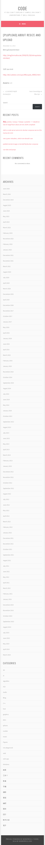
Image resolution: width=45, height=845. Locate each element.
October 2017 (7, 316)
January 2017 (7, 322)
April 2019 (6, 300)
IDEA (4, 720)
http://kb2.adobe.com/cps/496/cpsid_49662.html (21, 75)
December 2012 (8, 472)
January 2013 (7, 466)
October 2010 (7, 616)
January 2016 (7, 338)
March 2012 (7, 522)
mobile (5, 731)
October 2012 (7, 483)
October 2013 (7, 416)
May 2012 (6, 510)
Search (5, 103)
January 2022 (7, 250)
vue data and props (9, 150)
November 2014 (8, 372)
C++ (4, 703)
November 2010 (8, 610)
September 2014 (8, 383)
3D (4, 670)
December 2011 (8, 538)
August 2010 (7, 627)
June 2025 (6, 189)
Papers (5, 742)
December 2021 (8, 255)
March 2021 (7, 266)
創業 (4, 770)
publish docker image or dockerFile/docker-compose (20, 144)
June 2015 (6, 344)
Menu (24, 24)
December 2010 (8, 605)
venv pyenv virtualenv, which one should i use (18, 138)
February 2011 (7, 594)
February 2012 (7, 527)
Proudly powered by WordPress (19, 839)
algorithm (6, 681)
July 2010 (6, 633)
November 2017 (8, 311)
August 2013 (7, 427)
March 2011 (7, 588)
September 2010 (8, 621)
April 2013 (6, 449)
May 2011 (6, 577)
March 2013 (7, 455)
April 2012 (6, 516)
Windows (6, 764)
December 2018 (8, 305)
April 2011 (6, 583)
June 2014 (6, 399)
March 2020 (7, 289)
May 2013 (6, 444)
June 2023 (6, 211)
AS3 (4, 687)
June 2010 (6, 638)
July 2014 (6, 394)
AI (3, 676)
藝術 (4, 809)
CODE (22, 8)
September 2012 (8, 488)
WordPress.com (25, 841)
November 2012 (8, 477)
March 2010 (7, 655)
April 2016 (6, 333)
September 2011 (8, 555)
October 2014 (7, 377)
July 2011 (6, 566)
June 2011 (6, 572)
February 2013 (7, 461)
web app (6, 759)
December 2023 (8, 200)
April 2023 (6, 222)
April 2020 (6, 283)
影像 (4, 781)
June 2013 (6, 438)
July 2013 (6, 433)
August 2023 (7, 205)
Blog (4, 698)
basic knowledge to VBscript (36, 93)
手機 (4, 787)
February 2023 (7, 233)
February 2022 (7, 244)
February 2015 (7, 361)
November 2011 (8, 544)
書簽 (4, 798)
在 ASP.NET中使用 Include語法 (10, 93)
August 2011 (7, 560)
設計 (4, 814)
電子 (4, 825)
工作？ (5, 775)
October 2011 (7, 549)
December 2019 (8, 294)
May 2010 (6, 644)
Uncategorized (8, 748)
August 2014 (7, 388)
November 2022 (8, 239)
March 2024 (7, 194)
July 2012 (6, 499)
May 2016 (6, 327)
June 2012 (6, 505)
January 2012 (7, 533)
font (4, 709)
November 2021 (8, 261)
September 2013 (8, 422)
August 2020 (7, 272)
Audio (5, 692)
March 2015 (7, 355)
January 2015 (7, 366)
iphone (5, 725)
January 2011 (7, 599)
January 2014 (7, 411)
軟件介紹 (6, 820)
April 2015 (6, 350)
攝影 (4, 792)
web (11, 83)
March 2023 (7, 227)
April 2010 (6, 649)
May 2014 (6, 405)
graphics (6, 714)
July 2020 (6, 277)
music (5, 737)
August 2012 (7, 494)
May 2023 (6, 216)
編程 (4, 803)
